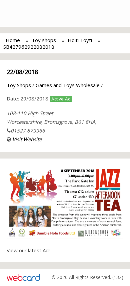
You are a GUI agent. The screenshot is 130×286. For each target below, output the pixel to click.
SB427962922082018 (28, 46)
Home (13, 40)
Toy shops (44, 40)
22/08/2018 (22, 72)
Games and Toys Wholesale (68, 85)
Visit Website (27, 139)
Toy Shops (19, 85)
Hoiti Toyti (80, 40)
